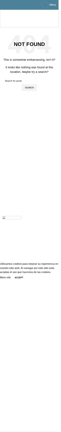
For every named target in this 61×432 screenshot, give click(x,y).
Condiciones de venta (15, 235)
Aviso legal (8, 241)
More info (5, 277)
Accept (19, 277)
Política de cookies (13, 253)
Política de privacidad (14, 247)
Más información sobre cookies (20, 260)
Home (5, 22)
